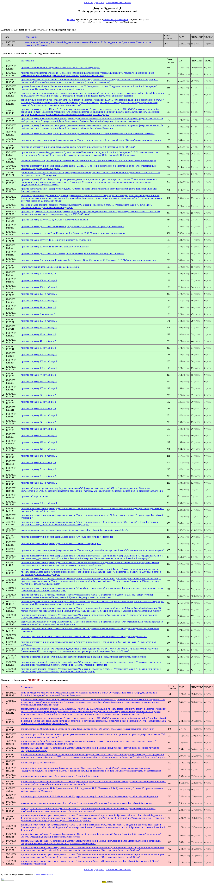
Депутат (70, 19)
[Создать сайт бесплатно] (107, 882)
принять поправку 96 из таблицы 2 (38, 408)
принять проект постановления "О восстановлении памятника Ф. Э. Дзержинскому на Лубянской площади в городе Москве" (84, 636)
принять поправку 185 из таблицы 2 (39, 388)
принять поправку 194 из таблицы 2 (39, 415)
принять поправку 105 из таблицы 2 (39, 354)
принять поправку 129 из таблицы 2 (39, 294)
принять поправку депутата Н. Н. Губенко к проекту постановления (55, 246)
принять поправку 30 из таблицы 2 (38, 476)
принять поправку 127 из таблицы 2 (39, 435)
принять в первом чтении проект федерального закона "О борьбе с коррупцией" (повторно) (67, 537)
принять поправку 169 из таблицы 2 (39, 483)
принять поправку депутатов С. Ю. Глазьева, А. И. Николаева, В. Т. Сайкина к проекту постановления (72, 253)
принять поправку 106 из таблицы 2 (39, 300)
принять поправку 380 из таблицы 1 (39, 503)
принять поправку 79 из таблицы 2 (38, 273)
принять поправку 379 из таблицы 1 (39, 762)
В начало (88, 2)
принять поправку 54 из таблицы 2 (38, 469)
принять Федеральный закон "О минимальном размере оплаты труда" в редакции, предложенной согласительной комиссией (83, 656)
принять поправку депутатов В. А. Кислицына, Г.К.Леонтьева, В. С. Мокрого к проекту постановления (73, 233)
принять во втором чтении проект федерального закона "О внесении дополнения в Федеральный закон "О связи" (78, 147)
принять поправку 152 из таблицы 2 (39, 287)
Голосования (31, 37)
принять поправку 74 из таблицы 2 (38, 375)
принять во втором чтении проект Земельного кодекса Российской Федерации (60, 776)
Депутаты (99, 2)
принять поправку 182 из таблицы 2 (39, 321)
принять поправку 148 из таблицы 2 (39, 456)
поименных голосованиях (115, 19)
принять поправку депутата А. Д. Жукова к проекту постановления (54, 219)
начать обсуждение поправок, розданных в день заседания (50, 267)
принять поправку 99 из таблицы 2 (38, 307)
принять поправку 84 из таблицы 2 (38, 422)
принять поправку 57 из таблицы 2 (38, 395)
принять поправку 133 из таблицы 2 (39, 381)
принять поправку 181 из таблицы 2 (39, 327)
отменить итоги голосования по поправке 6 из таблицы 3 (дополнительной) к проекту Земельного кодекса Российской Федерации (86, 803)
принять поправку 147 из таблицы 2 (39, 449)
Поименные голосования (118, 2)
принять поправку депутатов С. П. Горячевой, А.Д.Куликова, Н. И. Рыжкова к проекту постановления (72, 226)
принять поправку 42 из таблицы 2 (38, 334)
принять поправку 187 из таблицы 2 (39, 368)
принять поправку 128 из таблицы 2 (39, 442)
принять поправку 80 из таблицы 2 (38, 462)
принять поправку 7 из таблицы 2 (38, 314)
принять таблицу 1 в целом (34, 496)
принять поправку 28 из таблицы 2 (38, 402)
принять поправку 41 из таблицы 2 (38, 341)
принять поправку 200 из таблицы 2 (39, 361)
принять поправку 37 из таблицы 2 (38, 348)
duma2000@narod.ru (44, 874)
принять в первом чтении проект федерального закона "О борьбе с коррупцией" (61, 543)
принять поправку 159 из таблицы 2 (39, 280)
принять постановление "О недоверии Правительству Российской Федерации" (60, 67)
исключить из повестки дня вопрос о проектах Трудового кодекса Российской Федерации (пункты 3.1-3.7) (74, 530)
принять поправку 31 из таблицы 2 (38, 429)
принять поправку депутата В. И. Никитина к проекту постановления (56, 240)
